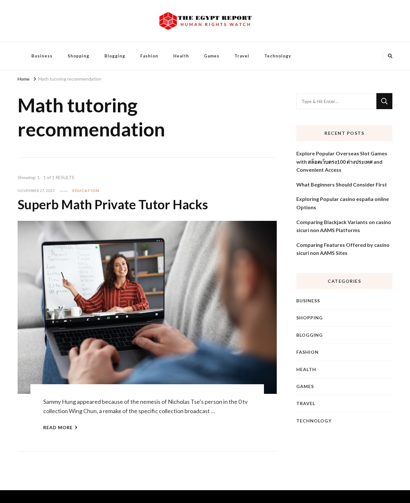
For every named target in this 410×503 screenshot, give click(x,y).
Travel (241, 55)
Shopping (78, 55)
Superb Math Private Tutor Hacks (113, 204)
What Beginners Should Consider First (341, 184)
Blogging (114, 55)
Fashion (149, 55)
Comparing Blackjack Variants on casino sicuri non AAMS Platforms (343, 226)
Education (85, 190)
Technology (277, 55)
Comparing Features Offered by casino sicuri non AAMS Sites (343, 249)
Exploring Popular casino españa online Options (342, 203)
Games (211, 55)
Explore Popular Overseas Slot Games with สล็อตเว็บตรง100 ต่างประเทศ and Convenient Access (341, 161)
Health (181, 55)
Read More (58, 427)
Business (42, 55)
